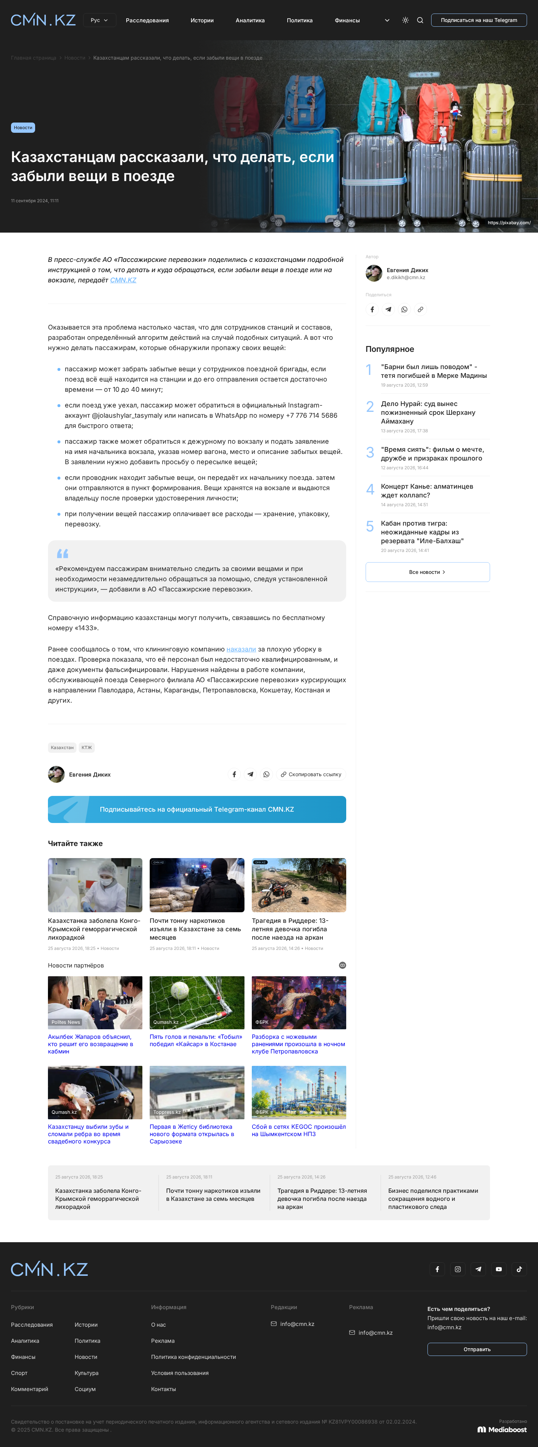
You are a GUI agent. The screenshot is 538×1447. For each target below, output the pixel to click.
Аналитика (250, 20)
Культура (86, 1372)
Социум (85, 1389)
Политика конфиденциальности (193, 1356)
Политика (300, 20)
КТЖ (87, 747)
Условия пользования (180, 1372)
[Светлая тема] (405, 20)
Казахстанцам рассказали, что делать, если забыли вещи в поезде (177, 58)
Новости (74, 58)
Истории (202, 20)
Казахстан (62, 747)
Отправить (477, 1349)
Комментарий (29, 1389)
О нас (158, 1324)
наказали (241, 649)
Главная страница (33, 58)
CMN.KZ (123, 280)
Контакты (163, 1389)
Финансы (347, 20)
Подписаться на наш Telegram (479, 20)
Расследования (147, 20)
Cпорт (19, 1372)
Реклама (163, 1340)
